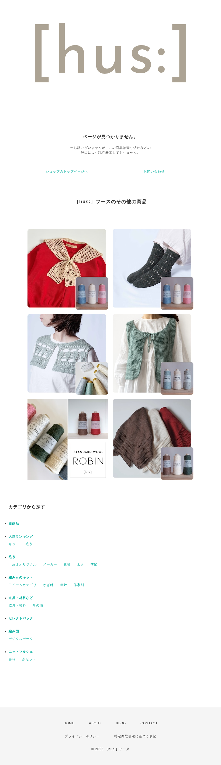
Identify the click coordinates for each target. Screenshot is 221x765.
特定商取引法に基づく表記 (135, 736)
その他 (38, 605)
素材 (67, 564)
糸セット (29, 659)
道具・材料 (17, 605)
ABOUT (95, 723)
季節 (94, 564)
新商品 (14, 523)
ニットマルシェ (21, 652)
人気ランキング (21, 536)
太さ (80, 564)
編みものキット (21, 577)
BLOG (121, 723)
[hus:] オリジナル (23, 564)
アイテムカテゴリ (23, 585)
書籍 (12, 659)
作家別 (79, 585)
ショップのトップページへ (67, 171)
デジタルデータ (21, 639)
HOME (69, 723)
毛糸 (29, 544)
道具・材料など (21, 598)
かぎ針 (48, 585)
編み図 (14, 631)
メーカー (50, 564)
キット (14, 544)
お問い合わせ (154, 171)
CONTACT (149, 723)
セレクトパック (21, 618)
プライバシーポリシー (82, 736)
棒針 (63, 585)
